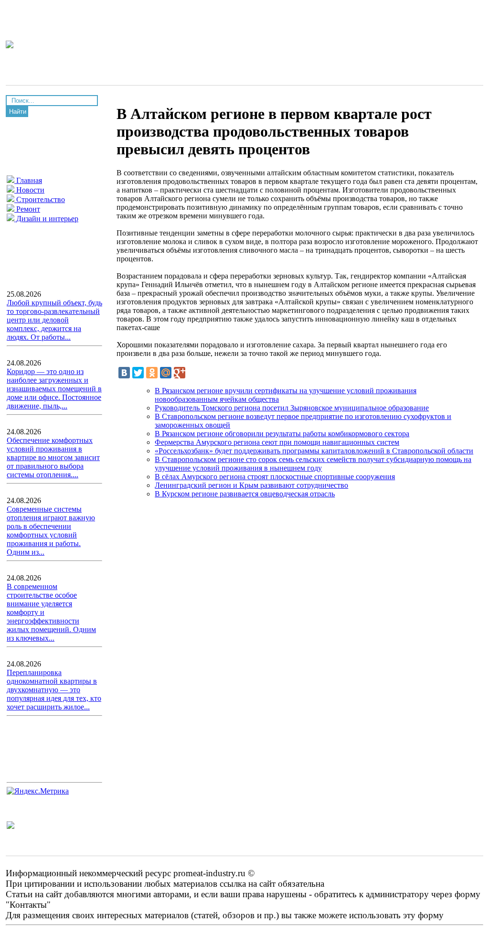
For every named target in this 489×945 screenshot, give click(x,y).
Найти (17, 111)
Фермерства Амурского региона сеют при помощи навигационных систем (277, 442)
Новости (29, 190)
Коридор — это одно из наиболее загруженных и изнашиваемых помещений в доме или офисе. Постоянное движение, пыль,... (54, 388)
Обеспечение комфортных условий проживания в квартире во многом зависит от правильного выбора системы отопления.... (53, 457)
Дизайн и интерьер (46, 219)
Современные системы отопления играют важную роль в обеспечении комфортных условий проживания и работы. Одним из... (51, 530)
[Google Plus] (179, 372)
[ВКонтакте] (124, 372)
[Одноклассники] (152, 372)
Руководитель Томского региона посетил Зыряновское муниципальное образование (292, 408)
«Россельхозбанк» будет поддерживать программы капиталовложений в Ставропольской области (314, 451)
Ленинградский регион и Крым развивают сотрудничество (251, 485)
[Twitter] (138, 372)
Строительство (39, 199)
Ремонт (27, 209)
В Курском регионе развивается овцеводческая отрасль (245, 494)
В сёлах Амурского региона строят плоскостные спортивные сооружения (275, 476)
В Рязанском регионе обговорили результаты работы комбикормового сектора (282, 434)
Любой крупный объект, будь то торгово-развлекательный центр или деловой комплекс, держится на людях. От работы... (54, 320)
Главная (28, 180)
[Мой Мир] (165, 372)
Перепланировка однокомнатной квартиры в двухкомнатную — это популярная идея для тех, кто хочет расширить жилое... (54, 689)
